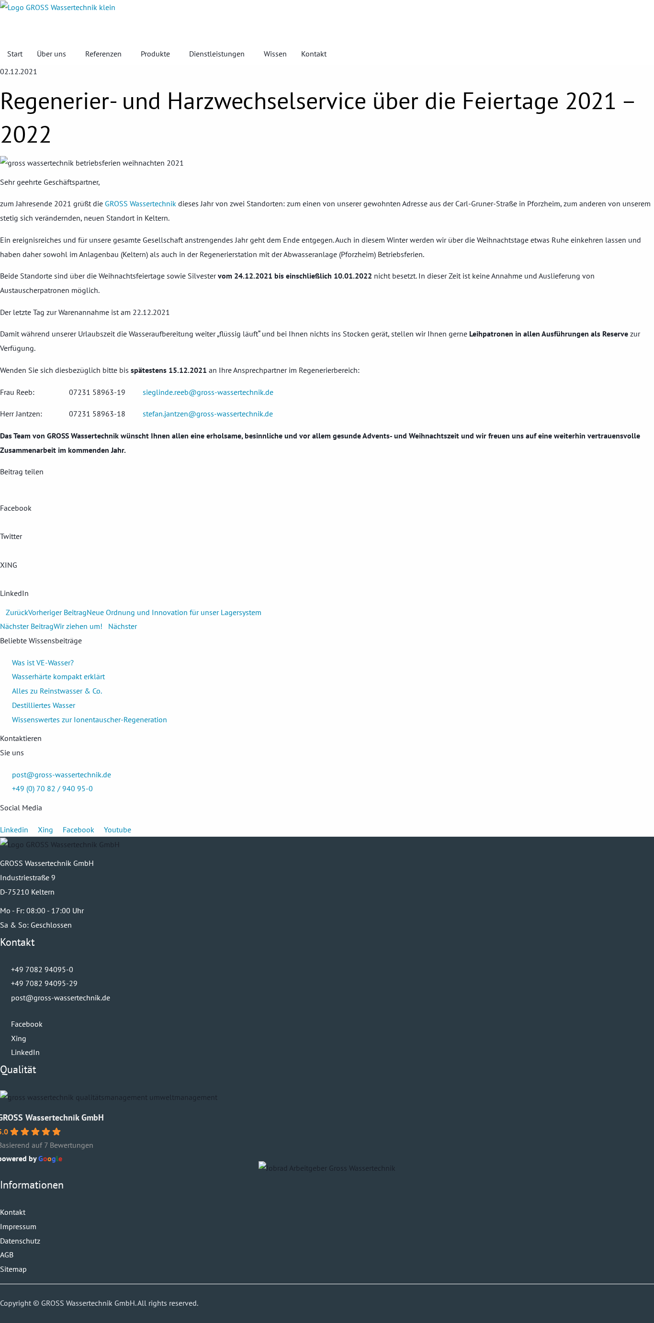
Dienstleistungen (217, 53)
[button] (327, 29)
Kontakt (314, 53)
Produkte (155, 53)
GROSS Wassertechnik (140, 203)
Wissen (275, 53)
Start (15, 53)
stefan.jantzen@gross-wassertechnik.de (208, 413)
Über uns (51, 53)
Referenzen (103, 53)
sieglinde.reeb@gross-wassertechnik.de (208, 392)
